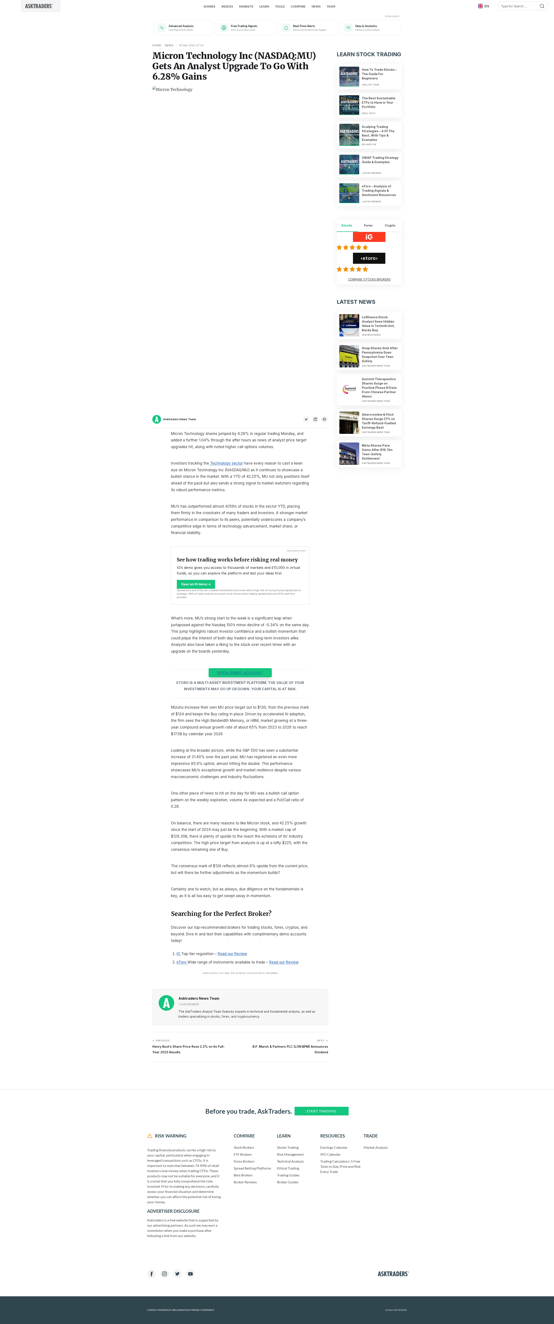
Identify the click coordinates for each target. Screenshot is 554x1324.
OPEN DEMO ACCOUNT (240, 673)
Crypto (390, 225)
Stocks (346, 225)
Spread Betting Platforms (252, 1168)
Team (331, 6)
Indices (227, 6)
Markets (246, 6)
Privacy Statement (203, 1310)
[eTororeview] (353, 269)
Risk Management (290, 1154)
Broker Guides (287, 1182)
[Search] (542, 6)
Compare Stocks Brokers (369, 279)
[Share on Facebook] (324, 419)
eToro (182, 962)
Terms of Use (168, 1310)
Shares (209, 6)
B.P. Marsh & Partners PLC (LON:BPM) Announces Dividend (290, 1046)
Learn (264, 6)
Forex (368, 225)
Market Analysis (376, 1147)
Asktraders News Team (179, 419)
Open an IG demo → (196, 584)
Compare (298, 6)
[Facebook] (151, 1273)
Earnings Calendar (334, 1147)
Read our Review (232, 954)
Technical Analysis (290, 1161)
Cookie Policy (184, 1310)
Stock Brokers (244, 1147)
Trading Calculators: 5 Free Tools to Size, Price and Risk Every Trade (340, 1166)
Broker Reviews (245, 1182)
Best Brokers (243, 1175)
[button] (484, 6)
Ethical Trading (288, 1168)
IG (179, 954)
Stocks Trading (288, 1147)
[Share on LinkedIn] (315, 419)
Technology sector (226, 463)
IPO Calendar (330, 1154)
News (316, 6)
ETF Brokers (243, 1154)
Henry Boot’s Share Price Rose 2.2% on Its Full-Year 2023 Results (188, 1046)
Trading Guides (288, 1175)
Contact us (154, 1310)
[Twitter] (177, 1273)
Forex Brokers (244, 1161)
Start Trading (321, 1111)
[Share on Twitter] (306, 419)
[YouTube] (190, 1273)
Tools (280, 6)
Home (156, 45)
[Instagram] (164, 1273)
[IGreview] (353, 247)
